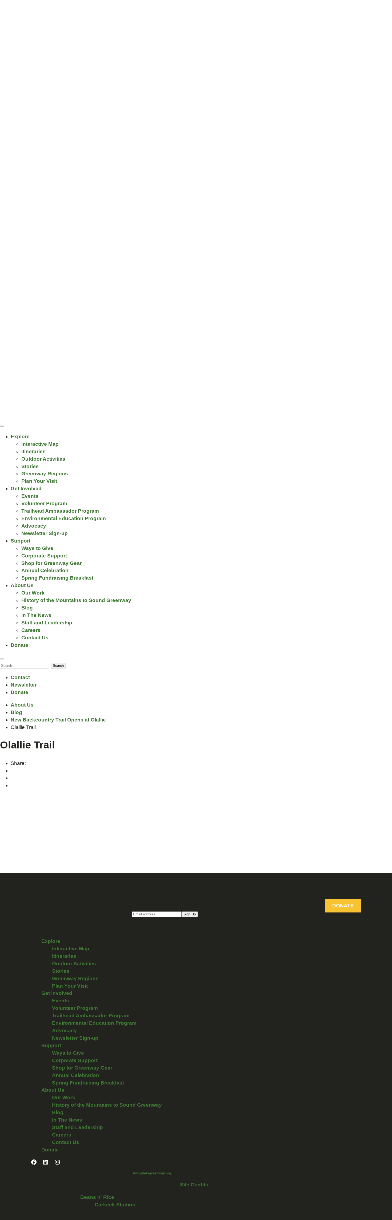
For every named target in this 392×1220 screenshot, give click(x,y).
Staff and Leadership (46, 622)
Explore (20, 436)
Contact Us (35, 637)
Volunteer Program (44, 503)
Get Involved (26, 488)
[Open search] (2, 659)
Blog (27, 608)
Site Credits (194, 1184)
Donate (19, 645)
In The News (36, 615)
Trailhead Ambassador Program (60, 511)
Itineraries (33, 451)
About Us (22, 585)
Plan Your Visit (39, 481)
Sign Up (189, 914)
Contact (20, 677)
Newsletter (24, 685)
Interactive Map (40, 444)
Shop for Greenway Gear (51, 563)
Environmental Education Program (63, 518)
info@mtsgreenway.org (152, 1173)
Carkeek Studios (115, 1204)
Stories (30, 466)
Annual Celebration (45, 570)
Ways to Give (37, 548)
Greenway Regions (44, 473)
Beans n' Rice (97, 1197)
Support (20, 541)
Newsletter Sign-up (44, 533)
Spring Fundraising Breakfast (57, 578)
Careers (31, 630)
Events (29, 496)
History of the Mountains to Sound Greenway (76, 600)
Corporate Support (44, 556)
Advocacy (33, 526)
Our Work (33, 593)
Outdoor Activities (43, 459)
